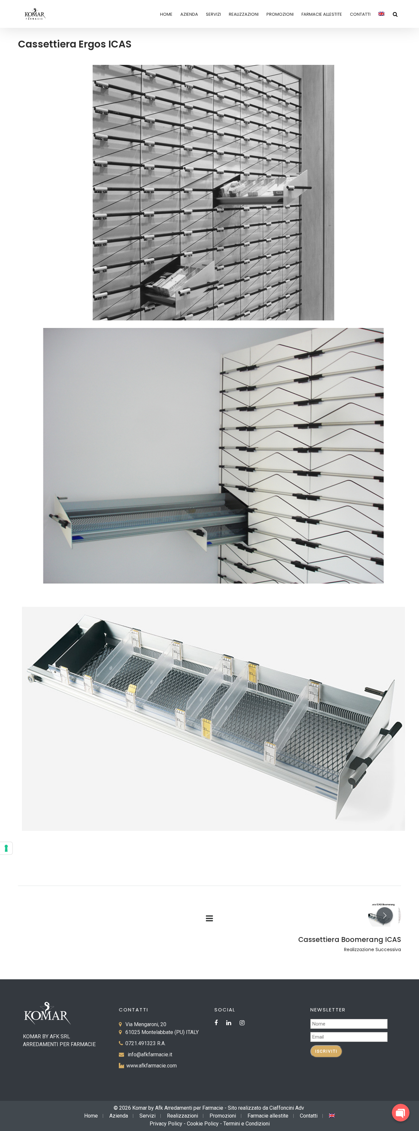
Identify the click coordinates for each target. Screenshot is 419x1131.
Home (166, 14)
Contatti (360, 14)
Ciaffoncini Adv (286, 1108)
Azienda (189, 14)
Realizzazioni (244, 14)
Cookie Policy (203, 1124)
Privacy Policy (166, 1124)
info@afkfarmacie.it (150, 1054)
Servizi (213, 14)
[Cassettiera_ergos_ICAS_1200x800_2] (213, 456)
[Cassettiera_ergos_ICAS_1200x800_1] (213, 192)
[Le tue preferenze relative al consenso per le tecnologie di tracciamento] (6, 848)
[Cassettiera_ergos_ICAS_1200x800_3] (213, 719)
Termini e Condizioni (246, 1124)
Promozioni (280, 14)
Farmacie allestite (321, 14)
